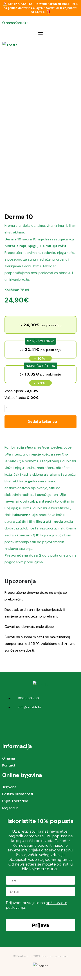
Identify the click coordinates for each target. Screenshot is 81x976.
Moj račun (10, 807)
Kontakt (21, 22)
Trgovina (9, 787)
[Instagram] (47, 724)
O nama (8, 22)
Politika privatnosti (17, 794)
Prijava (40, 925)
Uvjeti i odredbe (15, 801)
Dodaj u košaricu (42, 421)
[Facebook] (34, 724)
